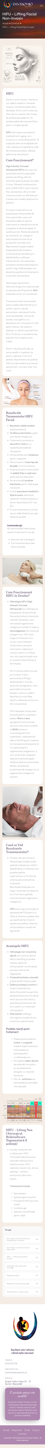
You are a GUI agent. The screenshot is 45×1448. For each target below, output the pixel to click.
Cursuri (35, 1430)
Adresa (8, 1377)
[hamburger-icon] (41, 6)
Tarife (27, 1430)
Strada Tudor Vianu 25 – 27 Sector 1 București (18, 1382)
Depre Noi (17, 1430)
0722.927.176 (11, 1363)
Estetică (15, 23)
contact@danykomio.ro (16, 1372)
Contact (22, 1433)
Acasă (5, 23)
